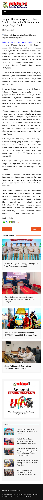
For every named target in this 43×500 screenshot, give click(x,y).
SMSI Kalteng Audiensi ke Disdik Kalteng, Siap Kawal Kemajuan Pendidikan (27, 463)
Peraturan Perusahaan (24, 494)
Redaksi (35, 494)
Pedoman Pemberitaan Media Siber (22, 497)
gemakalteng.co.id (25, 42)
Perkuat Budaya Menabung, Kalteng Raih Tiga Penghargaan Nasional (27, 431)
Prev (8, 229)
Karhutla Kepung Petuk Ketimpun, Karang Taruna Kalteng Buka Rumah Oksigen (19, 299)
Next (34, 229)
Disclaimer (5, 497)
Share (18, 222)
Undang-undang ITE (8, 494)
